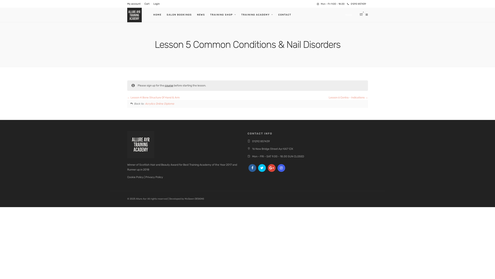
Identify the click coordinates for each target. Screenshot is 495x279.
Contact (284, 14)
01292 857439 (358, 4)
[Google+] (272, 168)
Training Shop (221, 14)
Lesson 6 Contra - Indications (347, 97)
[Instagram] (281, 168)
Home (157, 14)
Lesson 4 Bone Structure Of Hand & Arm (155, 97)
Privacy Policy (154, 177)
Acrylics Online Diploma (159, 103)
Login (156, 3)
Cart (146, 3)
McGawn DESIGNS (194, 198)
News (201, 14)
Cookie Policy (135, 177)
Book (349, 15)
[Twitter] (262, 168)
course (169, 85)
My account (134, 3)
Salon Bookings (179, 14)
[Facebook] (252, 168)
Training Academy (255, 14)
